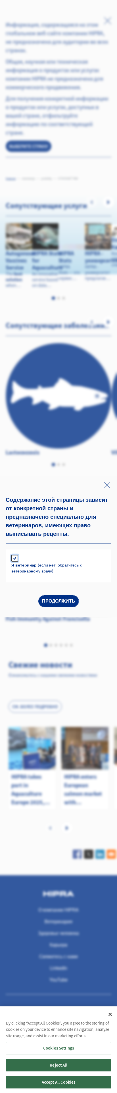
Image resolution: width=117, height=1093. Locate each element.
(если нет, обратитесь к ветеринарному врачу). (46, 568)
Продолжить (58, 601)
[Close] (110, 1014)
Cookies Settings (58, 1048)
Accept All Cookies (59, 1082)
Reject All (58, 1065)
